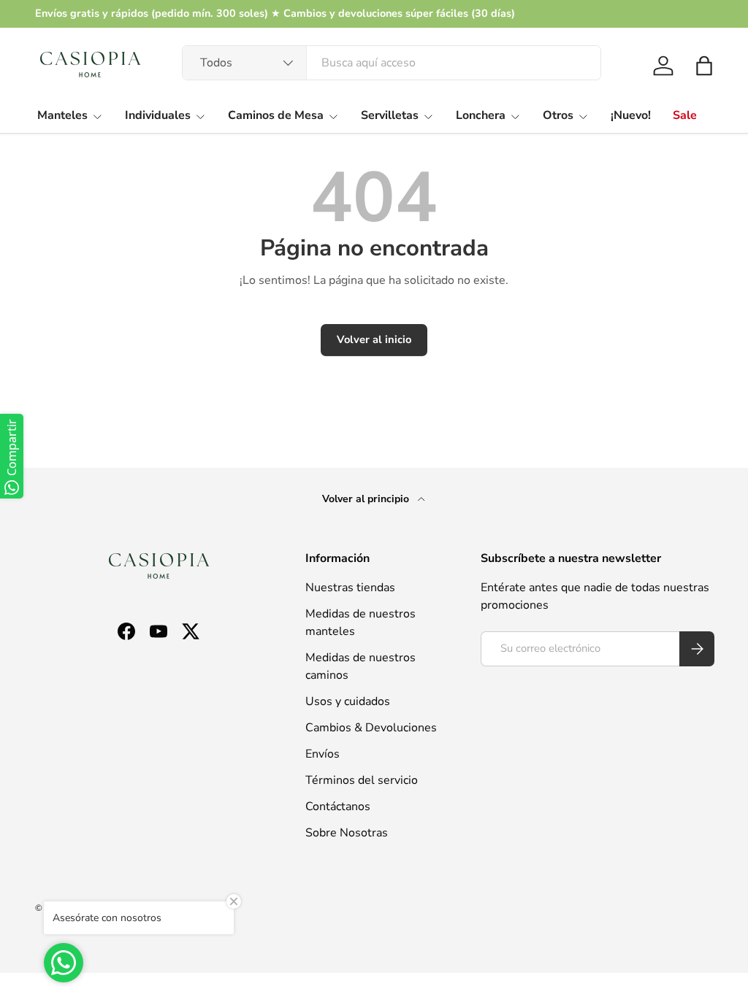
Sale (685, 115)
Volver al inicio (374, 339)
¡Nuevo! (631, 115)
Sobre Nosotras (346, 833)
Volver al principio (367, 499)
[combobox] (391, 63)
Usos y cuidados (347, 701)
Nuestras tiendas (350, 588)
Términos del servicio (361, 780)
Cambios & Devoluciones (371, 728)
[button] (704, 66)
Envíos (322, 754)
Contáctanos (337, 806)
